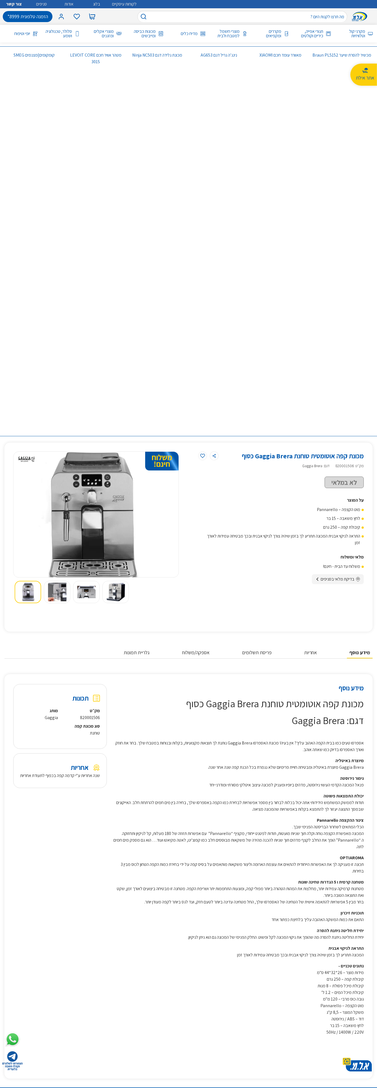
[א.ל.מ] (360, 16)
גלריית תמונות (137, 652)
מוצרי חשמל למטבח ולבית (228, 33)
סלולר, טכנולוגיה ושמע (59, 33)
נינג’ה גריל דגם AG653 (219, 55)
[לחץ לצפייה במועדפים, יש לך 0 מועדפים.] (76, 16)
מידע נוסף (359, 652)
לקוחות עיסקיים (124, 4)
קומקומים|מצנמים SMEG (34, 55)
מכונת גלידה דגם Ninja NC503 (157, 55)
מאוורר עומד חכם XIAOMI (280, 55)
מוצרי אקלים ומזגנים (104, 33)
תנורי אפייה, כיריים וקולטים (312, 33)
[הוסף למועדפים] (202, 455)
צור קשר (14, 4)
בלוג (96, 4)
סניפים (41, 4)
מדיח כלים (189, 33)
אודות (69, 4)
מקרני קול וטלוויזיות (357, 33)
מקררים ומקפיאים (273, 33)
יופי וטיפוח (22, 33)
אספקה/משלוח (195, 652)
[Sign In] (61, 16)
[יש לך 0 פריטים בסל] (92, 16)
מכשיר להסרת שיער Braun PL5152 (341, 55)
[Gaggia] (26, 459)
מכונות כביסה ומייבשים (145, 33)
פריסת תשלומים (257, 652)
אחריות (310, 652)
